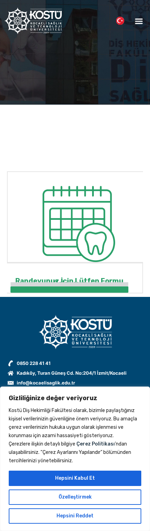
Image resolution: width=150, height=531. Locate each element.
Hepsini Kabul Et (75, 478)
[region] (75, 459)
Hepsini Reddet (75, 516)
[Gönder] (69, 289)
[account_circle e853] (69, 282)
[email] (69, 284)
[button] (138, 21)
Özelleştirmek (75, 497)
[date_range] (69, 285)
